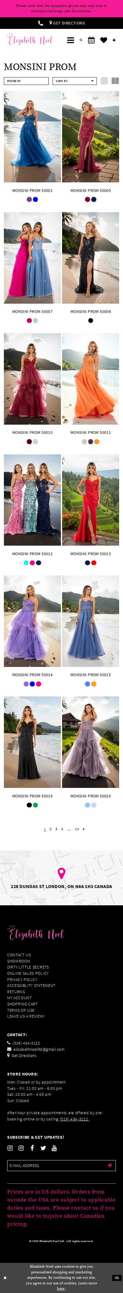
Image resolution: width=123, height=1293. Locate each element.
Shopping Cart (22, 1004)
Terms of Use (21, 1010)
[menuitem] (40, 23)
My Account (19, 997)
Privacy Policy (22, 979)
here (61, 1288)
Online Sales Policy (28, 973)
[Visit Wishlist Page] (104, 40)
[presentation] (32, 136)
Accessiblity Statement (31, 985)
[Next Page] (84, 829)
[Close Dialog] (5, 1278)
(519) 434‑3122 (74, 1119)
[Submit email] (110, 1165)
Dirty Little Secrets (28, 967)
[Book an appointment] (91, 40)
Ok (117, 1277)
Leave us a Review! (26, 1016)
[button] (70, 40)
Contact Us (19, 954)
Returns (16, 991)
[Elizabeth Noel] (30, 38)
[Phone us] (40, 23)
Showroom (18, 961)
